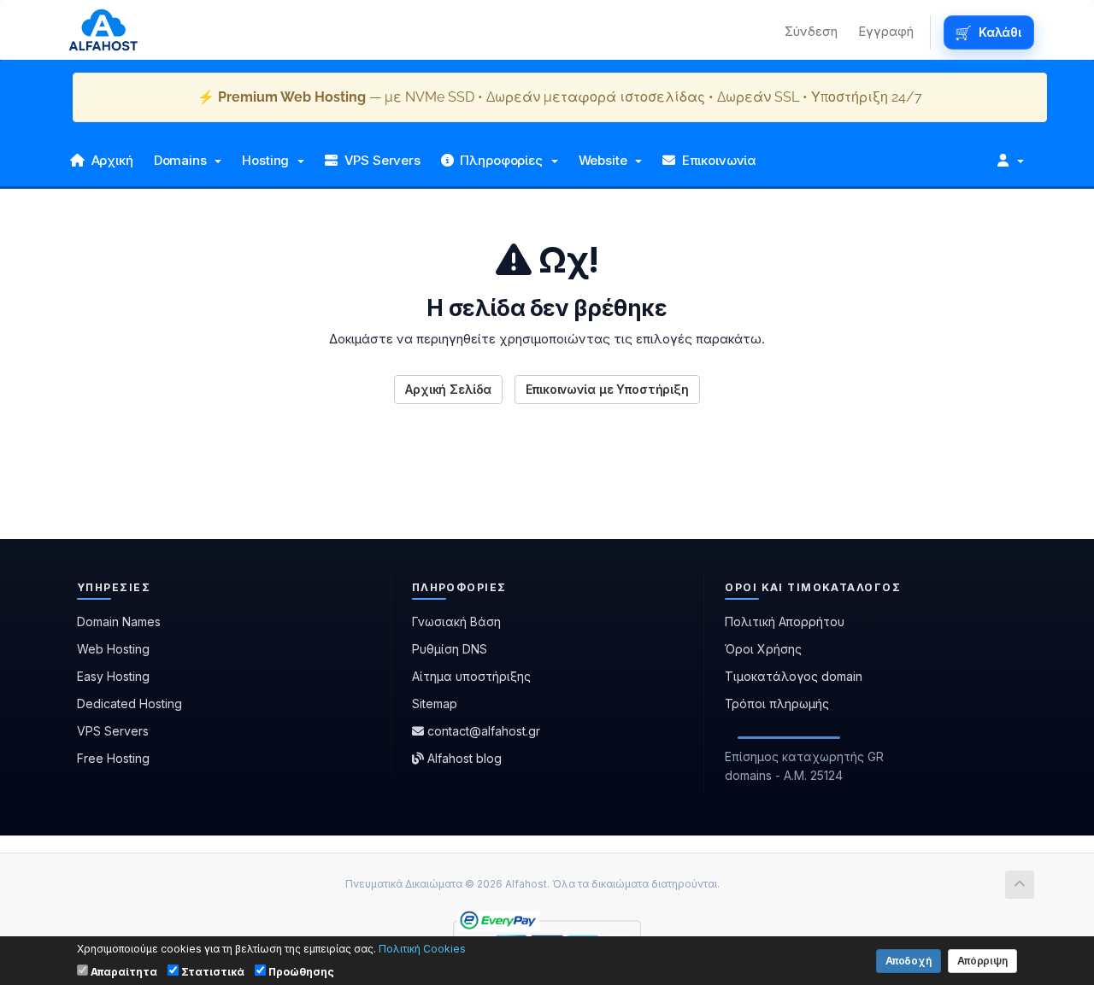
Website (606, 160)
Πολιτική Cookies (422, 948)
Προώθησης (300, 971)
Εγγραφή (886, 31)
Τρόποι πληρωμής (777, 703)
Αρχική (109, 160)
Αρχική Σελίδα (448, 389)
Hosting (269, 160)
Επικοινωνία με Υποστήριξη (607, 389)
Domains (184, 160)
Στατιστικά (211, 971)
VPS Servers (379, 160)
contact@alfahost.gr (482, 731)
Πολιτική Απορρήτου (784, 621)
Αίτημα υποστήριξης (471, 676)
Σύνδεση (811, 31)
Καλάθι (1000, 32)
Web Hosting (113, 649)
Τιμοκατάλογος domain (793, 676)
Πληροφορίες (502, 160)
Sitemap (434, 703)
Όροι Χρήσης (763, 649)
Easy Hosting (113, 676)
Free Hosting (113, 758)
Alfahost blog (463, 758)
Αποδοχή (908, 960)
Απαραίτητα (122, 971)
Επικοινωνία (715, 160)
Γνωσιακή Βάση (456, 621)
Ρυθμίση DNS (449, 649)
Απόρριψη (982, 960)
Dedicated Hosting (129, 703)
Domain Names (119, 621)
